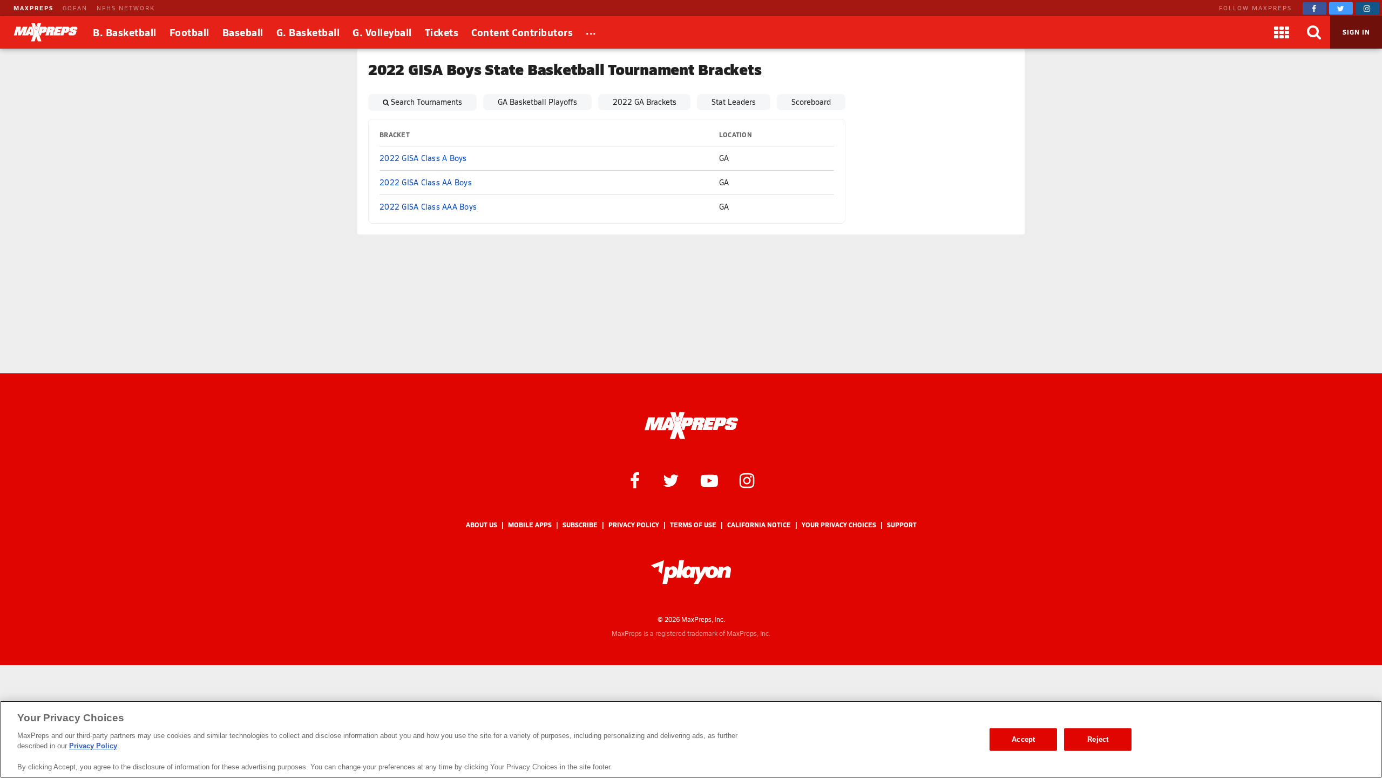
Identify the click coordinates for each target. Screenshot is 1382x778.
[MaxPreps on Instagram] (1367, 8)
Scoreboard (811, 102)
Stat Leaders (734, 102)
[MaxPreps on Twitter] (1341, 8)
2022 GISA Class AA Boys (426, 182)
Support (902, 524)
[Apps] (1281, 32)
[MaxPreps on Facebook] (1314, 8)
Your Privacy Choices (839, 524)
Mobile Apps (530, 524)
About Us (481, 524)
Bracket (395, 134)
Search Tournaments (426, 102)
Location (735, 134)
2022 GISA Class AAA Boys (428, 207)
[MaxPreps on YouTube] (709, 480)
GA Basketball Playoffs (537, 102)
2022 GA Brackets (644, 102)
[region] (691, 739)
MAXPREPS (33, 8)
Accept (1023, 739)
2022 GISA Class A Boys (423, 158)
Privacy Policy (633, 524)
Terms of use (693, 524)
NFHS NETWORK (126, 8)
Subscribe (580, 524)
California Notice (759, 524)
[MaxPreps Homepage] (691, 425)
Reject (1097, 739)
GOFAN (75, 8)
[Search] (1314, 32)
